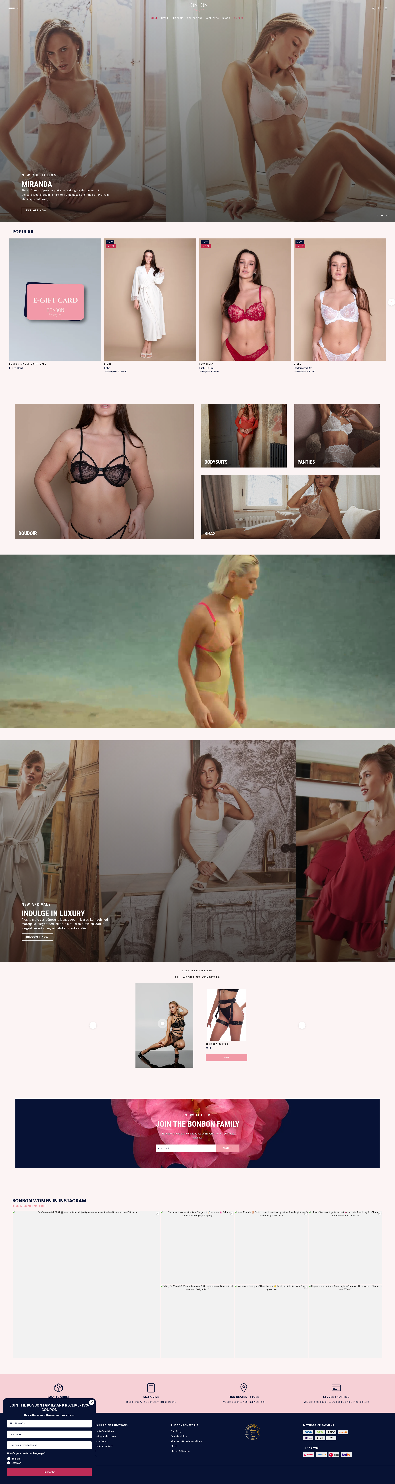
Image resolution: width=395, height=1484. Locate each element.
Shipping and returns (103, 1436)
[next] (391, 302)
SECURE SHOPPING (336, 1397)
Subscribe (49, 1472)
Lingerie (178, 18)
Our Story (176, 1431)
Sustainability (179, 1436)
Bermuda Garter (217, 1044)
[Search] (379, 8)
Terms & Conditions (102, 1431)
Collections (195, 18)
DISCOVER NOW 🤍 (39, 210)
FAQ (93, 1450)
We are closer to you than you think (243, 1401)
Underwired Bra (303, 368)
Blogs (174, 1446)
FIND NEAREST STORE (244, 1397)
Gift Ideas (212, 18)
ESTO (94, 1455)
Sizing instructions (102, 1446)
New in (165, 18)
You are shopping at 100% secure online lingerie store (336, 1401)
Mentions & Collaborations (186, 1441)
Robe (107, 368)
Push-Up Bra (206, 368)
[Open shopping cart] (386, 7)
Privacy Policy (99, 1441)
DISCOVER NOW (37, 936)
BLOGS (226, 18)
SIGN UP (228, 1148)
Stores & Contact (180, 1450)
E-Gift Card (16, 368)
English (11, 8)
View (226, 1057)
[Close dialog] (91, 1402)
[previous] (3, 302)
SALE (154, 18)
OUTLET (239, 18)
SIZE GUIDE (151, 1397)
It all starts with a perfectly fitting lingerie (151, 1401)
